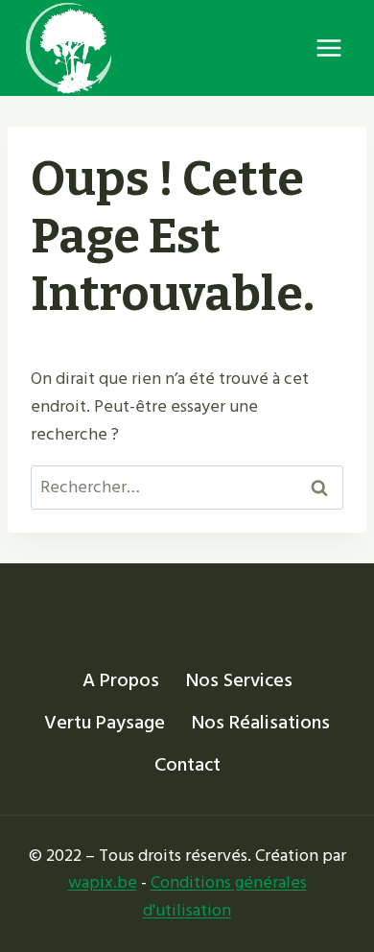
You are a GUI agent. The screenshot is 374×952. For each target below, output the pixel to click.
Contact (187, 765)
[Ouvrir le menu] (328, 47)
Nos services (239, 680)
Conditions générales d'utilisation (225, 896)
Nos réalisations (261, 722)
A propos (120, 680)
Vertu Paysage (104, 722)
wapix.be (102, 882)
